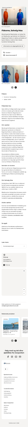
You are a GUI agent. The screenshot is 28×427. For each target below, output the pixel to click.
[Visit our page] (12, 357)
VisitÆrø (6, 397)
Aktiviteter (6, 405)
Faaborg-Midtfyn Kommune (11, 377)
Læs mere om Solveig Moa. (15, 198)
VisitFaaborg (7, 391)
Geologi (6, 409)
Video (5, 411)
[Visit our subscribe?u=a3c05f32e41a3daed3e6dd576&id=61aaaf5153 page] (20, 357)
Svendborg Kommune (9, 379)
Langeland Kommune (9, 381)
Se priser (8, 52)
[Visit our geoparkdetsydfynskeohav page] (8, 357)
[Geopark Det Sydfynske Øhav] (7, 363)
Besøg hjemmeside (10, 55)
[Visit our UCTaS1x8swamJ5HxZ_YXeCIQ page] (16, 357)
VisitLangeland (7, 393)
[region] (14, 282)
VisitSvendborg (7, 395)
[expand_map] (24, 270)
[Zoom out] (24, 293)
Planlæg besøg (7, 413)
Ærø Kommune (7, 382)
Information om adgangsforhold (12, 46)
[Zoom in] (24, 289)
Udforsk (6, 407)
